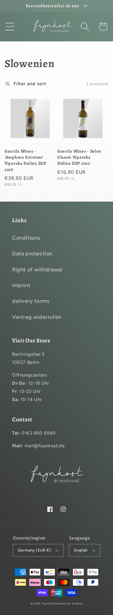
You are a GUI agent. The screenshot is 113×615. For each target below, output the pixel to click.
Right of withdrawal (37, 269)
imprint (21, 285)
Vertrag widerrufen (36, 317)
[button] (10, 27)
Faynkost (48, 603)
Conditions (26, 238)
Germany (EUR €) (34, 550)
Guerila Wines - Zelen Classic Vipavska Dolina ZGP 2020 (79, 157)
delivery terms (30, 301)
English (81, 550)
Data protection (32, 253)
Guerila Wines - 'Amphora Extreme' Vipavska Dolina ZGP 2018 (25, 160)
